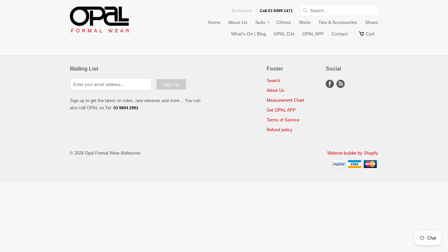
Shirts (305, 22)
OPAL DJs (284, 33)
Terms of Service (283, 119)
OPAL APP (313, 33)
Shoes (371, 22)
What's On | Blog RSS (340, 84)
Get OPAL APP (281, 110)
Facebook (330, 84)
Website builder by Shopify (352, 153)
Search (273, 80)
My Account (242, 11)
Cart (370, 33)
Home (214, 22)
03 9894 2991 (125, 108)
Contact (340, 33)
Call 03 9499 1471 (276, 11)
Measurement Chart (285, 100)
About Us (237, 22)
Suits (262, 22)
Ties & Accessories (337, 22)
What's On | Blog (248, 33)
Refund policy (280, 129)
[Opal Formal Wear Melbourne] (119, 20)
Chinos (283, 22)
